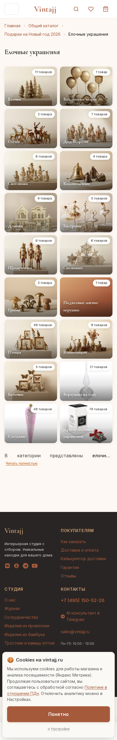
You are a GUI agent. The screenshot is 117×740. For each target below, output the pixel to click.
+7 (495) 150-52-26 (83, 600)
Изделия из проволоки (27, 625)
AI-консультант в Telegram (83, 616)
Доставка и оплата (80, 550)
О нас (10, 599)
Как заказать (73, 541)
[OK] (16, 567)
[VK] (7, 567)
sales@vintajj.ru (75, 631)
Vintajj (45, 9)
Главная (12, 25)
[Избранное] (91, 9)
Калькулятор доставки (83, 558)
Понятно (58, 714)
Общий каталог (43, 25)
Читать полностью (21, 463)
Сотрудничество (21, 617)
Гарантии (70, 567)
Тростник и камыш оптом (30, 643)
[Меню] (12, 9)
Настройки (60, 729)
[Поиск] (76, 9)
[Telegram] (25, 567)
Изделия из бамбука (25, 634)
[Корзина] (105, 9)
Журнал (12, 608)
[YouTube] (34, 567)
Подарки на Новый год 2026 (32, 34)
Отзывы (68, 575)
